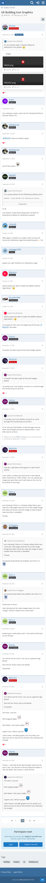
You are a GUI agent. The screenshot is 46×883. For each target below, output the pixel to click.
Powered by (23, 880)
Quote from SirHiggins (15, 590)
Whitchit (7, 138)
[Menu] (43, 3)
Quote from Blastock (14, 313)
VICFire (18, 437)
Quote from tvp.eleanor (16, 541)
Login (11, 844)
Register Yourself (31, 844)
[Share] (43, 19)
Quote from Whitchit (15, 416)
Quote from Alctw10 (14, 191)
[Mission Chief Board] (3, 3)
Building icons (33, 862)
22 (30, 820)
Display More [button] (23, 204)
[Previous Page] (12, 820)
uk (24, 862)
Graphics (16, 862)
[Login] (37, 3)
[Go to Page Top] (42, 880)
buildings (7, 862)
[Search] (32, 3)
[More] (42, 35)
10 (22, 820)
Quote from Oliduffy (14, 41)
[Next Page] (34, 820)
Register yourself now (33, 836)
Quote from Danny (14, 375)
